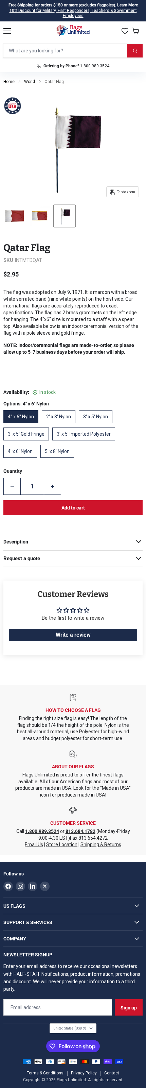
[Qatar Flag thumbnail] (14, 216)
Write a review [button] (73, 635)
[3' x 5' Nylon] (97, 425)
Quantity (12, 471)
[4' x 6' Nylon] (21, 459)
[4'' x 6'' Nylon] (22, 425)
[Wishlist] (125, 30)
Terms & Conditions (45, 1073)
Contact (111, 1073)
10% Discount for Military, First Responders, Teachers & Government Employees (73, 13)
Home (9, 81)
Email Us (34, 844)
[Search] (135, 50)
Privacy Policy (84, 1073)
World (29, 81)
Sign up (129, 1007)
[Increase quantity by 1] (52, 486)
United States (69, 1028)
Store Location (61, 844)
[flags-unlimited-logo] (73, 31)
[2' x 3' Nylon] (60, 425)
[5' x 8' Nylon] (58, 459)
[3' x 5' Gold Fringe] (27, 442)
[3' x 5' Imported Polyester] (85, 442)
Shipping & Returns (100, 844)
